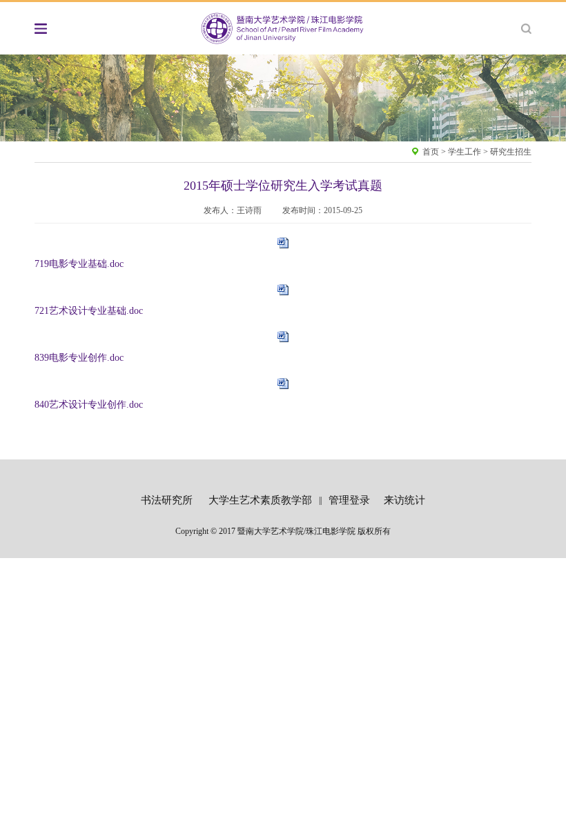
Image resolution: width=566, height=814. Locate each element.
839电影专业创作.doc (79, 358)
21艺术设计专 (68, 311)
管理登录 (349, 500)
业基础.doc (120, 311)
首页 (430, 152)
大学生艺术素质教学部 (260, 500)
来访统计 (404, 500)
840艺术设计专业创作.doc (89, 404)
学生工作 (464, 152)
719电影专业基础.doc (79, 264)
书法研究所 (167, 500)
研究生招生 (510, 152)
